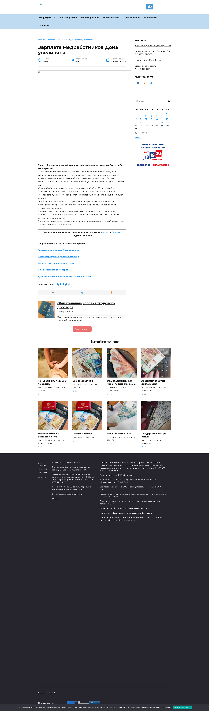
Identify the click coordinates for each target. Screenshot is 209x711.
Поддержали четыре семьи (153, 435)
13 (152, 119)
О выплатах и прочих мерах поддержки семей (121, 382)
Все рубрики (45, 18)
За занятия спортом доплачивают (153, 382)
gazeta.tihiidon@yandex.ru (148, 60)
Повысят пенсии (82, 433)
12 (146, 119)
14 (157, 119)
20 (152, 122)
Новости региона (89, 18)
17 (136, 122)
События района (68, 18)
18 (141, 122)
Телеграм (116, 232)
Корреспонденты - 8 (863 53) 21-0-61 (153, 45)
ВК (103, 232)
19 (146, 122)
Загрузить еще (82, 329)
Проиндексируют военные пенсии (48, 435)
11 (141, 119)
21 (157, 122)
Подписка (44, 25)
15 (162, 119)
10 (136, 119)
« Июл (138, 137)
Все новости (150, 18)
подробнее (66, 707)
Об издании (42, 464)
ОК (107, 232)
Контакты (42, 469)
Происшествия (132, 18)
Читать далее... (75, 320)
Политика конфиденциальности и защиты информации (126, 513)
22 (162, 122)
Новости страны (111, 18)
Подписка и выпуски (42, 475)
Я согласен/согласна (182, 707)
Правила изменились (119, 433)
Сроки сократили (82, 381)
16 (167, 119)
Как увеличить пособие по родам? (52, 382)
